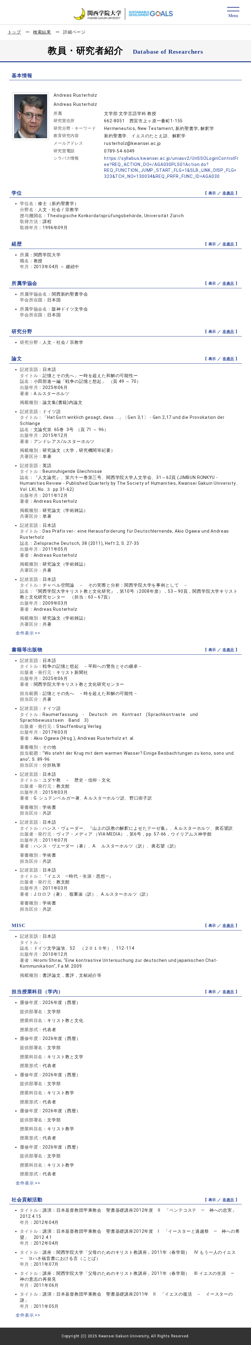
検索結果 (42, 32)
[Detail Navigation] (233, 13)
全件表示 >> (28, 633)
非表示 (228, 193)
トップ (14, 32)
